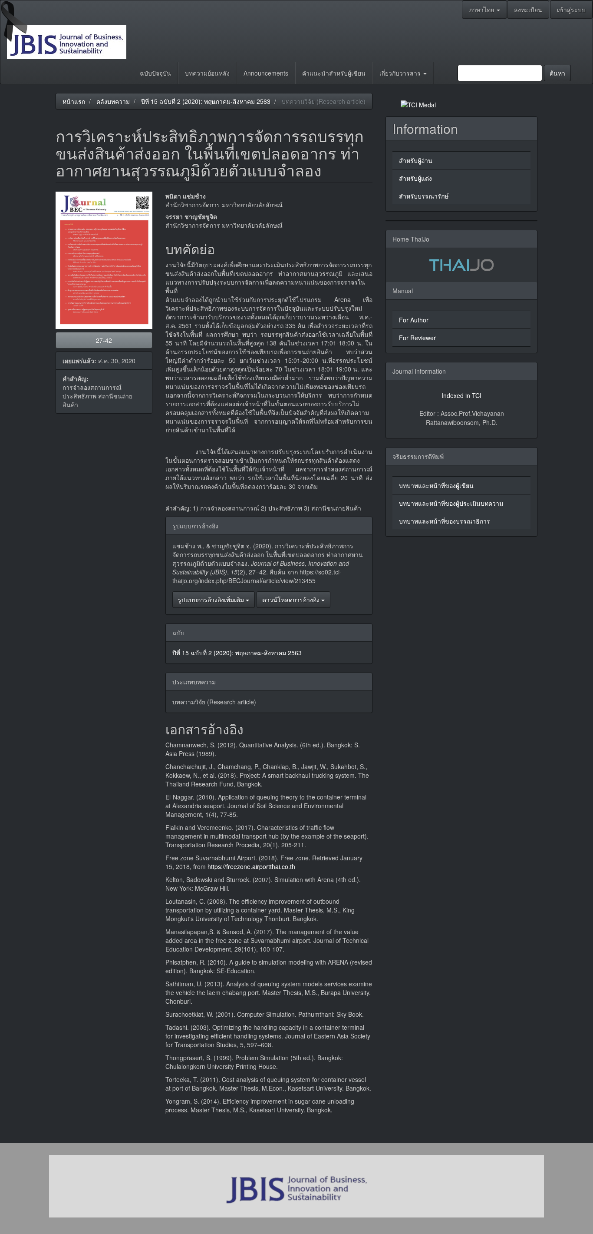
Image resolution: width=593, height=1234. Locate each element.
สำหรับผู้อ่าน (415, 160)
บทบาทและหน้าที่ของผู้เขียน (436, 485)
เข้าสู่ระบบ (571, 9)
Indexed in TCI (461, 395)
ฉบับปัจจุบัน (155, 73)
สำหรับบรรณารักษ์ (423, 196)
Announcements (266, 73)
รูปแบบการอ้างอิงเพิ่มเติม (212, 599)
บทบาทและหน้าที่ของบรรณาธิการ (444, 521)
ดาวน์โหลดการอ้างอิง (291, 599)
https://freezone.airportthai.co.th (251, 866)
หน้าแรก (74, 101)
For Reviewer (417, 337)
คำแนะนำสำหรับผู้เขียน (334, 73)
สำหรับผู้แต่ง (415, 178)
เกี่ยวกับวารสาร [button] (400, 73)
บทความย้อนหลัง (207, 73)
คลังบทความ (113, 101)
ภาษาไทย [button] (482, 9)
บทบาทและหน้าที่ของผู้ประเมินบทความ (451, 503)
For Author (413, 319)
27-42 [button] (104, 340)
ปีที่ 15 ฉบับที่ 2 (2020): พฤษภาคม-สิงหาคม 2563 (205, 101)
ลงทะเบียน (528, 9)
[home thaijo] (461, 263)
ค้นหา (557, 73)
